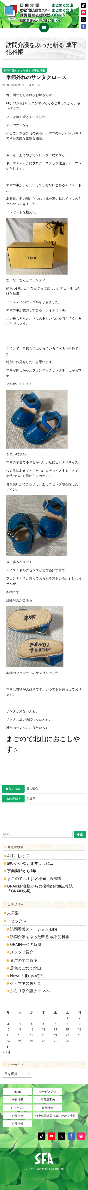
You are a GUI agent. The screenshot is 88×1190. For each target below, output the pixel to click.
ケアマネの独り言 (25, 983)
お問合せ (17, 1115)
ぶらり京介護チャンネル (31, 990)
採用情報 (47, 1107)
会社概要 (17, 1099)
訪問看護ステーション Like (33, 929)
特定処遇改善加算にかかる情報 (55, 1115)
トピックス (17, 921)
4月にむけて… (19, 855)
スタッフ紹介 (21, 952)
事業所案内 (48, 1099)
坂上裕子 (37, 84)
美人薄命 (23, 788)
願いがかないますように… (30, 863)
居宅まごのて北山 (25, 968)
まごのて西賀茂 (23, 960)
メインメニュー (44, 27)
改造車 (20, 798)
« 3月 (6, 1052)
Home (17, 1091)
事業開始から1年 (21, 871)
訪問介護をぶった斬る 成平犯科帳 (24, 70)
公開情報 (17, 1123)
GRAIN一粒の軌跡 (25, 944)
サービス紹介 (47, 1091)
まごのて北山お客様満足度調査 (34, 878)
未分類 (13, 913)
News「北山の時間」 (28, 975)
